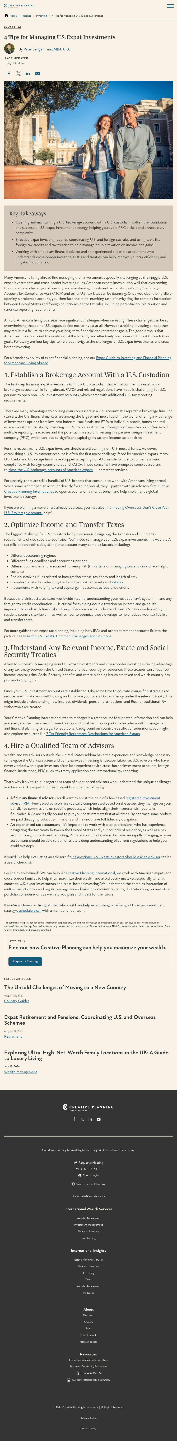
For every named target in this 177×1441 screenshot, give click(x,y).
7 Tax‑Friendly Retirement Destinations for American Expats (93, 733)
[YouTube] (99, 1121)
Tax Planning (88, 1238)
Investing (41, 15)
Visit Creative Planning (90, 1184)
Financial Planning (88, 1231)
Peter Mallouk (88, 1335)
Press (88, 1328)
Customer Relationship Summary (91, 1380)
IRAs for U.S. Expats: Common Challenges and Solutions (67, 636)
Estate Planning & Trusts (88, 1259)
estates (117, 582)
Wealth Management (20, 1072)
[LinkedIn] (90, 1121)
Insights (26, 15)
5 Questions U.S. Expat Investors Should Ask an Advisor (116, 857)
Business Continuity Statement (88, 1366)
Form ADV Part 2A (91, 1373)
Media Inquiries (88, 1342)
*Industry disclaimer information (88, 1196)
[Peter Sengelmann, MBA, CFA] (9, 52)
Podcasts (88, 1293)
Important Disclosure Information (88, 1360)
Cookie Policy (89, 1428)
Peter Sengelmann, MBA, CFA (47, 49)
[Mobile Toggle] (170, 6)
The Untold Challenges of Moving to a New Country (65, 987)
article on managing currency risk (122, 566)
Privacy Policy (89, 1418)
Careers (88, 1322)
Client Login (91, 1175)
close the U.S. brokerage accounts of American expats (50, 470)
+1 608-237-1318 (91, 1169)
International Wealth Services (88, 1209)
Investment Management (88, 1225)
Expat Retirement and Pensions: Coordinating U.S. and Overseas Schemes (80, 1020)
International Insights (88, 1250)
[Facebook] (74, 1121)
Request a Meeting (91, 1162)
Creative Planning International (28, 491)
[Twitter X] (82, 1121)
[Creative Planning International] (19, 6)
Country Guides (16, 1001)
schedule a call (29, 910)
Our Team (88, 1315)
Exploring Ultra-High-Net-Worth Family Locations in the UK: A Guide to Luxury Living (86, 1055)
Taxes (88, 1279)
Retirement (13, 1036)
